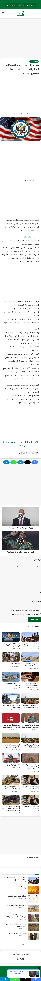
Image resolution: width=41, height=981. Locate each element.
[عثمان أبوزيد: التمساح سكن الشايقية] (11, 677)
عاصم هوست (18, 973)
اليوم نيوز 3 (34, 114)
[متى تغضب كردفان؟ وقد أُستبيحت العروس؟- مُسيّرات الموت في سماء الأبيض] (11, 800)
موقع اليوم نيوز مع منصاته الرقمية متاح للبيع (20, 5)
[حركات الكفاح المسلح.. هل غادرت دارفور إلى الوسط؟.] (11, 780)
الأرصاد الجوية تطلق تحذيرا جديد (17, 887)
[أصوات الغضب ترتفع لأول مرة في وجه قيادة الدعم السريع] (30, 637)
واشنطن (27, 237)
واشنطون (22, 453)
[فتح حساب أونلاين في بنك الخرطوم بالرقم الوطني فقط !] (11, 718)
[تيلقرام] (6, 462)
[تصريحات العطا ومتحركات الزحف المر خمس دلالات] (11, 637)
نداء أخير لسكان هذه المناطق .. (17, 896)
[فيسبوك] (34, 462)
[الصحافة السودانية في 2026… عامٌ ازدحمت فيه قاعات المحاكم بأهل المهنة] (30, 677)
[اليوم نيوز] (20, 13)
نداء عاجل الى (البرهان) (13, 765)
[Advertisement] (20, 38)
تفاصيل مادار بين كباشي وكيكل (17, 933)
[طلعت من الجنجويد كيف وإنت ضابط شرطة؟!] (11, 698)
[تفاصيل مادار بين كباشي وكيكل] (33, 936)
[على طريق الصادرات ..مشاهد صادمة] (33, 908)
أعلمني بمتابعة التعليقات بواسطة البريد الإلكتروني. (25, 610)
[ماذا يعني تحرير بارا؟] (11, 657)
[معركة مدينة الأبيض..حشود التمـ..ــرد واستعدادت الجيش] (30, 698)
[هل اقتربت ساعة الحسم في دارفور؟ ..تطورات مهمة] (33, 927)
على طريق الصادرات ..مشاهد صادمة (15, 905)
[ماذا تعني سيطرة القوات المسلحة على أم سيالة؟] (30, 657)
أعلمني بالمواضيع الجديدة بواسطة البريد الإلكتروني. (24, 614)
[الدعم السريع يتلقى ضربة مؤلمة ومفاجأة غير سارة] (11, 738)
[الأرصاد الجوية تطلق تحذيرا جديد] (33, 890)
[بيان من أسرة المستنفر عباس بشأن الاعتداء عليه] (30, 780)
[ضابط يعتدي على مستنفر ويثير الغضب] (30, 800)
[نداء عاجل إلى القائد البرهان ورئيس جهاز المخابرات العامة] (30, 718)
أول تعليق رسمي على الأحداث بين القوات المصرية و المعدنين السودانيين (30, 767)
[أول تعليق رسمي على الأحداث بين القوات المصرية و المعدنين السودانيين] (30, 758)
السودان (34, 453)
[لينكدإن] (20, 462)
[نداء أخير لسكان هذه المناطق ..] (33, 899)
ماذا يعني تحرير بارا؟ (14, 664)
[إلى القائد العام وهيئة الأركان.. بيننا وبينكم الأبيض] (30, 738)
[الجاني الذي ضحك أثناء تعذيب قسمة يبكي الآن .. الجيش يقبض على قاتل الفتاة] (33, 918)
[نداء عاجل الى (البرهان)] (11, 758)
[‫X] (27, 462)
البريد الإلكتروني (36, 601)
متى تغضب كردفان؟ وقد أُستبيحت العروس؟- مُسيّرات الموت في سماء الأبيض (11, 808)
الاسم (39, 592)
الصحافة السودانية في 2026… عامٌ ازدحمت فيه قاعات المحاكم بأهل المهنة (30, 685)
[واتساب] (13, 462)
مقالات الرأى (34, 61)
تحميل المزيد (20, 944)
